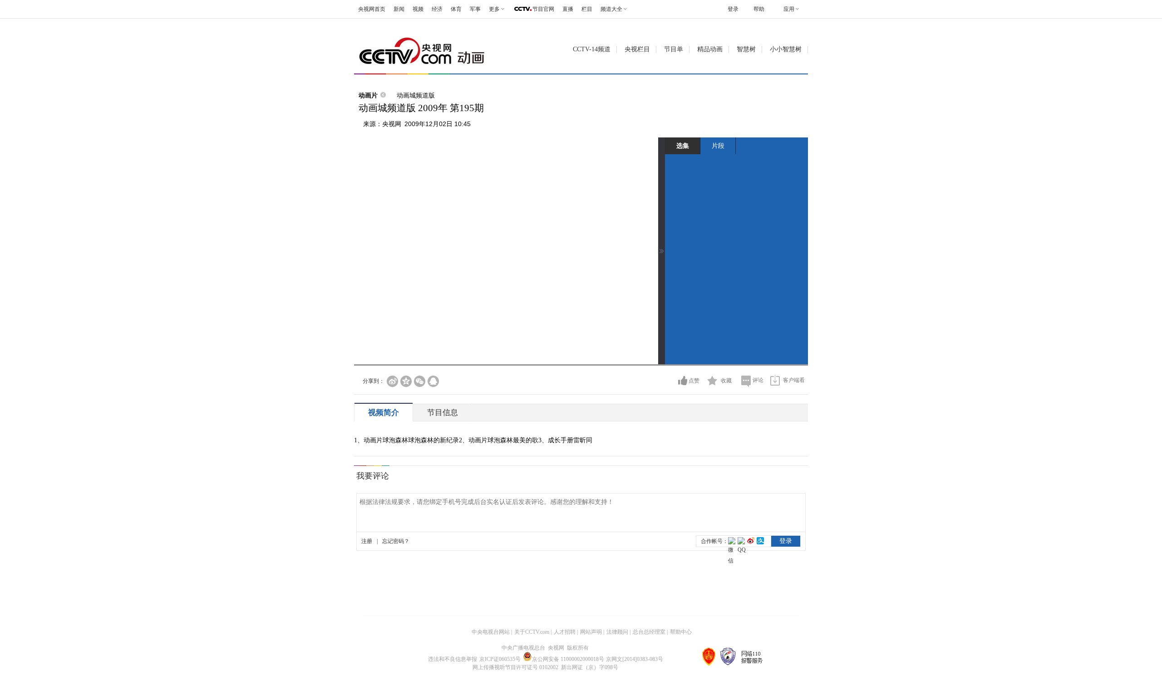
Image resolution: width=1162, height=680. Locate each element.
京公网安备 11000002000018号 (568, 659)
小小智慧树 (786, 49)
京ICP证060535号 (500, 659)
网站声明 (591, 632)
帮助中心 (681, 632)
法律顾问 (617, 632)
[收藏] (712, 381)
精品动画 (710, 49)
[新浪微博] (392, 381)
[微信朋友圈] (419, 381)
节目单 (673, 49)
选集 (682, 145)
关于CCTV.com (531, 632)
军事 (475, 9)
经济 (437, 9)
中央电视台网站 (491, 632)
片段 (718, 145)
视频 (418, 9)
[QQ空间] (406, 381)
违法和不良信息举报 (452, 659)
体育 (456, 9)
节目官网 (543, 9)
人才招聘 (565, 632)
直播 (567, 9)
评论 (758, 380)
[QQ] (433, 381)
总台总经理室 (649, 632)
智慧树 (746, 49)
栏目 (586, 9)
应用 (788, 9)
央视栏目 (637, 49)
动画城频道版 (416, 95)
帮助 (758, 9)
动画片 (368, 95)
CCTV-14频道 (592, 49)
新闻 (399, 9)
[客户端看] (775, 380)
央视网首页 (371, 9)
